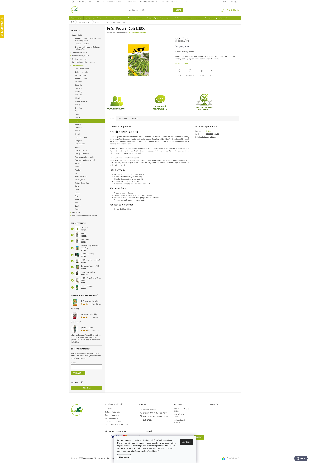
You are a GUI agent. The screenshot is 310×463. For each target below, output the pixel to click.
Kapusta (78, 124)
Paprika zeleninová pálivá (84, 157)
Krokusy (78, 95)
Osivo (77, 209)
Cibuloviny (79, 85)
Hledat (178, 10)
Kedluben (78, 127)
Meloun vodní (80, 144)
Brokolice (78, 108)
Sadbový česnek (81, 78)
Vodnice (78, 199)
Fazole (77, 118)
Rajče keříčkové (81, 176)
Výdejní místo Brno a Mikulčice (116, 424)
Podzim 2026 (77, 35)
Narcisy (78, 98)
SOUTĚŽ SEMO (179, 414)
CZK (224, 2)
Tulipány (78, 88)
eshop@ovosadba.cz (151, 409)
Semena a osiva (78, 65)
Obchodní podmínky (169, 2)
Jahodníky (78, 82)
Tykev (77, 196)
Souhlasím (186, 442)
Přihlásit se (78, 373)
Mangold (78, 140)
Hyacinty (78, 91)
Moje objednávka (111, 418)
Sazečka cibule (80, 75)
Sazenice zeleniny (82, 69)
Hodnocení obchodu (148, 2)
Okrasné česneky (82, 101)
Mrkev (77, 147)
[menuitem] (76, 18)
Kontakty (131, 2)
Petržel (77, 170)
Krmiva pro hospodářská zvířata (84, 216)
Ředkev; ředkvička (82, 183)
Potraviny (76, 212)
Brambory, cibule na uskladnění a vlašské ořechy (87, 48)
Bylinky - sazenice (82, 72)
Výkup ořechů (179, 420)
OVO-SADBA (147, 420)
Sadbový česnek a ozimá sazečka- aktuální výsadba (88, 39)
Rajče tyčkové (80, 180)
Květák (77, 134)
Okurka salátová (81, 150)
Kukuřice (78, 131)
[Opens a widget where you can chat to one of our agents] (301, 459)
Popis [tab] (112, 118)
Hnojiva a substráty (79, 59)
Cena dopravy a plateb (113, 421)
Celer (77, 114)
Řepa (77, 186)
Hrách (77, 121)
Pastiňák (78, 163)
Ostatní (77, 206)
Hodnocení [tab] (123, 118)
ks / (87, 388)
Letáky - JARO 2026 (181, 409)
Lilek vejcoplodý (81, 137)
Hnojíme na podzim (82, 44)
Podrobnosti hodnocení (137, 33)
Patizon (78, 167)
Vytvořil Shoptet (233, 458)
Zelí (76, 203)
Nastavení (124, 457)
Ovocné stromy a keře (80, 56)
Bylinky (77, 105)
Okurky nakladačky (82, 154)
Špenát (77, 193)
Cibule (77, 111)
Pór (76, 173)
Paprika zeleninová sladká (85, 160)
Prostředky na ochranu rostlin (83, 62)
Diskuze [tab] (135, 118)
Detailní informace (182, 63)
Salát (77, 190)
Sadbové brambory (79, 52)
